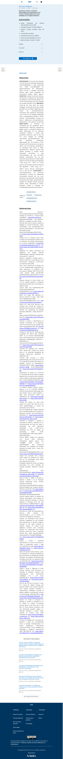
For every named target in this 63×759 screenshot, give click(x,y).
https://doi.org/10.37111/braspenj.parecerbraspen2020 (31, 346)
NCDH (40, 718)
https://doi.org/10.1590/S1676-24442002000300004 (31, 632)
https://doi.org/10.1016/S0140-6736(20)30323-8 (31, 292)
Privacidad (29, 724)
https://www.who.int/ (34, 217)
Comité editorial (18, 718)
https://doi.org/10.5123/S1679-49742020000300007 (31, 382)
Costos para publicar (29, 719)
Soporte (40, 714)
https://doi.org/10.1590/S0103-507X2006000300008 (31, 562)
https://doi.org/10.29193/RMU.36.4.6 (31, 329)
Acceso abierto (30, 714)
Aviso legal (16, 727)
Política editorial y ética (18, 732)
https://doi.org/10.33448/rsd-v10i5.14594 (31, 475)
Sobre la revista (18, 714)
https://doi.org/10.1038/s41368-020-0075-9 (31, 244)
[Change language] (41, 1)
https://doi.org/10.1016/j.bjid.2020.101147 (31, 454)
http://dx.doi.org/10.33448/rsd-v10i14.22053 (31, 416)
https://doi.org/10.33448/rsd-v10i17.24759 (31, 418)
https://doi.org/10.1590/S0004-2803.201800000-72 (31, 505)
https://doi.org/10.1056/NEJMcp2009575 (31, 301)
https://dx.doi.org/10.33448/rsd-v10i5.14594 (31, 473)
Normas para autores (17, 723)
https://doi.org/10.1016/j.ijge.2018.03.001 (31, 595)
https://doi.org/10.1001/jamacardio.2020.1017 (31, 276)
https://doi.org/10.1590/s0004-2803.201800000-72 (31, 508)
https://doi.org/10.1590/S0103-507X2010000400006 (31, 492)
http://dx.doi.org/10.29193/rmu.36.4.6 (31, 327)
